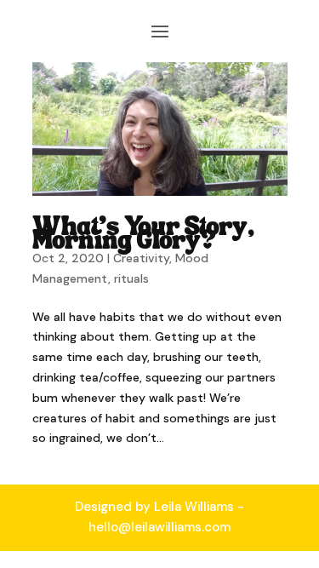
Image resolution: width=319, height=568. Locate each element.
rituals (131, 278)
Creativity (141, 258)
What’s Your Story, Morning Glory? (143, 235)
